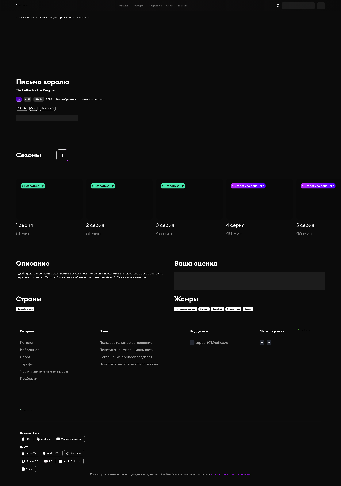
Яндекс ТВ (32, 461)
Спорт (170, 5)
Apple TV (31, 453)
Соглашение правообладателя (125, 357)
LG (50, 461)
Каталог (123, 5)
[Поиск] (278, 5)
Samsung (76, 453)
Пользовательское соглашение (125, 342)
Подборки (138, 5)
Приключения (233, 309)
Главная (20, 17)
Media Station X (71, 461)
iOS (28, 439)
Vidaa (29, 469)
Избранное (155, 5)
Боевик (247, 309)
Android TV (53, 453)
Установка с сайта (71, 439)
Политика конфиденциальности (126, 350)
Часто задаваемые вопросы (44, 371)
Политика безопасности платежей (128, 364)
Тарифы (182, 5)
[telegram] (269, 342)
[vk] (262, 342)
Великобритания (66, 99)
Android (45, 439)
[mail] (192, 342)
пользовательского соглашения (230, 474)
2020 (49, 99)
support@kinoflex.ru (212, 342)
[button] (62, 155)
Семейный (217, 309)
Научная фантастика (61, 17)
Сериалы (43, 17)
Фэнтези (204, 309)
